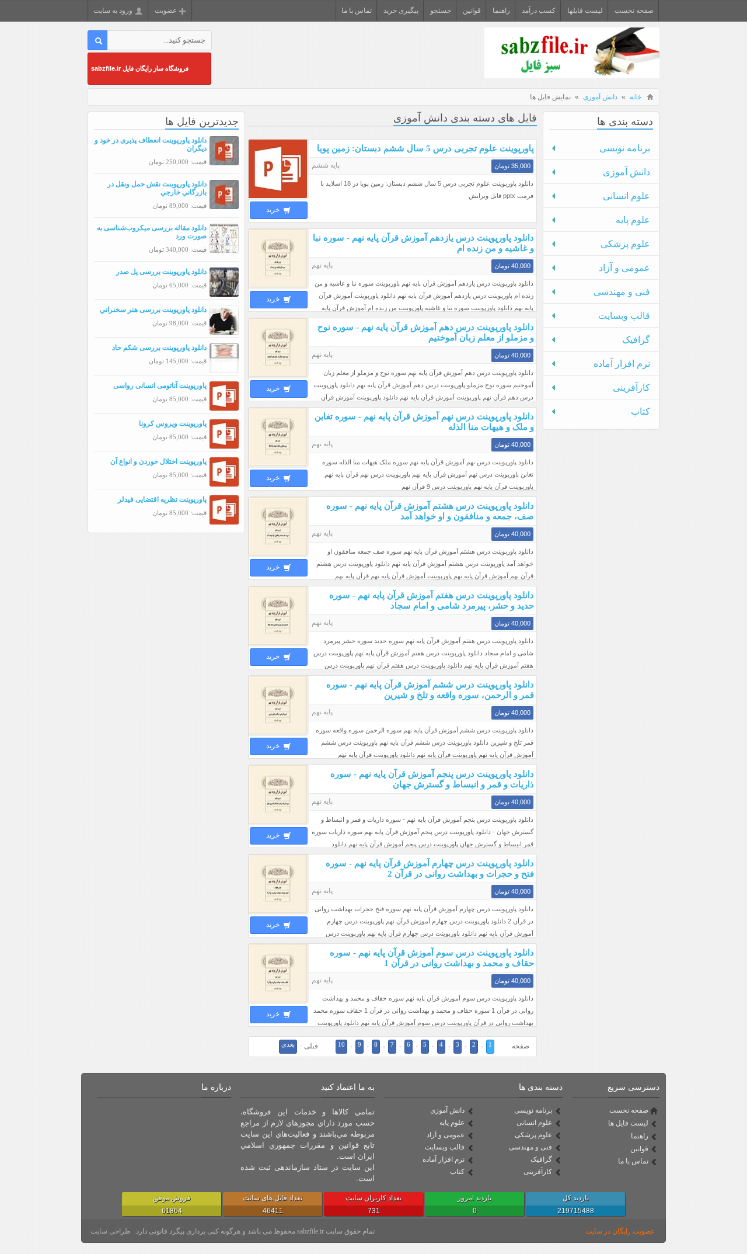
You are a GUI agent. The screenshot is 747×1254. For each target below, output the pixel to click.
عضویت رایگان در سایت (620, 1231)
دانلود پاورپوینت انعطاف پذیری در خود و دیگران (151, 144)
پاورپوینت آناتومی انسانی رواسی (160, 385)
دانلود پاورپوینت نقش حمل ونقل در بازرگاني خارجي (157, 188)
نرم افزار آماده (622, 364)
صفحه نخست (634, 10)
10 (341, 1044)
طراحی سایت (110, 1231)
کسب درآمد (539, 10)
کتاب (640, 411)
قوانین (472, 10)
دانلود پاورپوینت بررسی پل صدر (161, 272)
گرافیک (636, 340)
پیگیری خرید (400, 10)
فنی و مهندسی (622, 292)
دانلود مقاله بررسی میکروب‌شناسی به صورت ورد (152, 232)
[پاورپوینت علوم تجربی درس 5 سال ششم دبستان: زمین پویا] (279, 197)
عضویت (166, 10)
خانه (635, 97)
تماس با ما (356, 10)
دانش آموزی (600, 97)
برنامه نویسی (624, 148)
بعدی (288, 1044)
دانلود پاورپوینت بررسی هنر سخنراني (153, 309)
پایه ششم (326, 165)
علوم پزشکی (625, 244)
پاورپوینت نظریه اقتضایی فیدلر (162, 499)
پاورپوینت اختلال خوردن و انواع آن (158, 461)
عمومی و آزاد (624, 268)
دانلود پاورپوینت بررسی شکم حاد (159, 347)
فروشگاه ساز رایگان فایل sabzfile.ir (140, 68)
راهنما (501, 10)
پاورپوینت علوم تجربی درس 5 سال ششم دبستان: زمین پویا (425, 148)
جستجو (440, 10)
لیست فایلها (585, 10)
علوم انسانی (626, 196)
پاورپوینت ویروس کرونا (173, 423)
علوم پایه (633, 220)
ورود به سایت (112, 10)
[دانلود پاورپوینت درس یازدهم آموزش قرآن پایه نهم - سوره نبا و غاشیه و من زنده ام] (279, 287)
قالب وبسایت (624, 316)
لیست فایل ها (628, 1123)
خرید (273, 210)
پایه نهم (322, 265)
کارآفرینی (631, 387)
